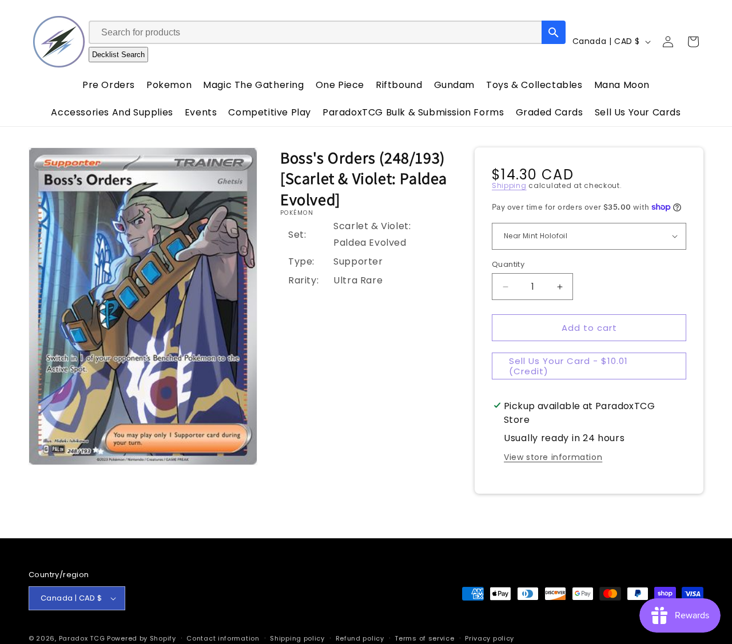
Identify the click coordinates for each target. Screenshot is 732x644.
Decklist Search (118, 54)
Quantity (508, 264)
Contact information (222, 637)
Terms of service (424, 637)
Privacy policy (489, 637)
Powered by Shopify (141, 638)
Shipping (509, 185)
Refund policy (360, 637)
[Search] (554, 32)
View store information (553, 457)
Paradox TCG (82, 638)
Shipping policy (297, 637)
